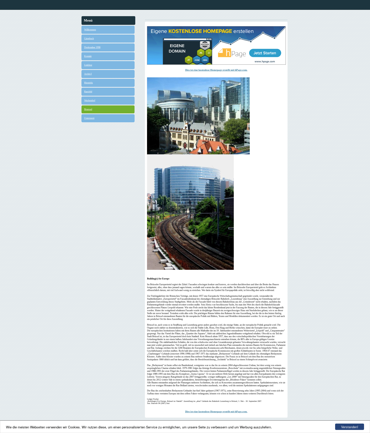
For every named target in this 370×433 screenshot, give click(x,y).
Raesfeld (88, 91)
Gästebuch (89, 38)
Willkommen (90, 29)
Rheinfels (88, 82)
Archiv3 (88, 74)
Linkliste (88, 65)
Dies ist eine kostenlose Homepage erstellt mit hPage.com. (216, 70)
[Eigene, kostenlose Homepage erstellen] (216, 64)
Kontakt (88, 56)
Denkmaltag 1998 (92, 47)
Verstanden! (349, 426)
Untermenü (89, 118)
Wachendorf (89, 100)
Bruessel (88, 109)
